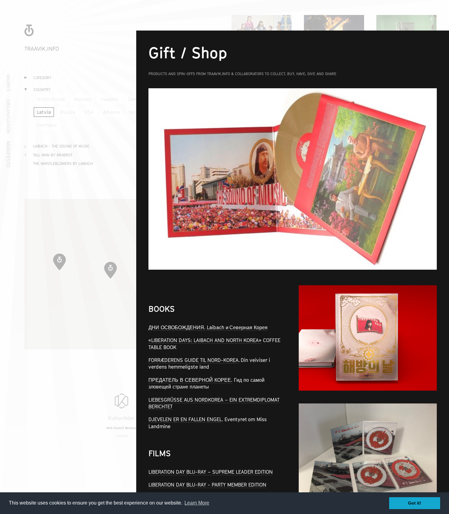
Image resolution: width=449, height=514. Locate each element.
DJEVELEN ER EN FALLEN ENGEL (185, 419)
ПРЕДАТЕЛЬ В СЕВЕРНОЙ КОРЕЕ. (190, 380)
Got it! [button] (414, 503)
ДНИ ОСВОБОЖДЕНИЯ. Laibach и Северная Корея (208, 327)
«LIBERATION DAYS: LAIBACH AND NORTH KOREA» (204, 340)
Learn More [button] (196, 502)
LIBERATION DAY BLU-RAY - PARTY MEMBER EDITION (207, 485)
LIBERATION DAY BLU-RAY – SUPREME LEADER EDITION (210, 472)
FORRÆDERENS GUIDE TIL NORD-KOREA (193, 360)
